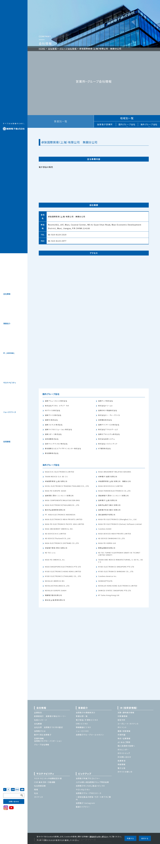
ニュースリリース (9, 412)
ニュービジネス (82, 731)
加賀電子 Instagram (85, 803)
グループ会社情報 (68, 48)
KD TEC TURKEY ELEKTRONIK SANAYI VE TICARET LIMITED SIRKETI (119, 554)
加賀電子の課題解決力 (85, 712)
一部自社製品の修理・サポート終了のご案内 (93, 798)
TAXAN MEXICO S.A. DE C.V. (56, 477)
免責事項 (121, 760)
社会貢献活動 (40, 786)
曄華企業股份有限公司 (106, 548)
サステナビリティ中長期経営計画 (48, 778)
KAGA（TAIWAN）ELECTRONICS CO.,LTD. (114, 491)
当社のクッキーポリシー (99, 836)
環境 (36, 789)
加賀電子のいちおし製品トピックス (90, 786)
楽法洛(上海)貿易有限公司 (55, 600)
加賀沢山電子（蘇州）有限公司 (109, 505)
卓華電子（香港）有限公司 (107, 477)
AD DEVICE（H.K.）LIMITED (55, 534)
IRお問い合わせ (124, 757)
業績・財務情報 (124, 731)
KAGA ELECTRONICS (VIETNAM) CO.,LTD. (62, 543)
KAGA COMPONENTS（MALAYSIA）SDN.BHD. (62, 500)
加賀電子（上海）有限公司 (107, 500)
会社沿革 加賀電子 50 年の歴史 (48, 727)
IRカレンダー (123, 749)
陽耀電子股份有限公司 (53, 595)
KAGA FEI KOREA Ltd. (107, 543)
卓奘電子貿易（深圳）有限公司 (56, 548)
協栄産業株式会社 (52, 439)
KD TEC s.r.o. (50, 553)
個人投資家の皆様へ (126, 746)
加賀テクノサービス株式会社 (108, 425)
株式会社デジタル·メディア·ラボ (57, 406)
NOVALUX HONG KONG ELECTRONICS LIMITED (117, 586)
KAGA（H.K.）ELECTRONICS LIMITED (59, 472)
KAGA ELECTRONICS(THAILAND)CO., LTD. (62, 505)
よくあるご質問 (124, 742)
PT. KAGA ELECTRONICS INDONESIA (60, 515)
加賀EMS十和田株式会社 (107, 410)
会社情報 (6, 294)
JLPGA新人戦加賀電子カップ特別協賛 (92, 782)
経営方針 (121, 720)
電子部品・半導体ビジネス (87, 720)
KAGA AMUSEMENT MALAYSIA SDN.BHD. (115, 472)
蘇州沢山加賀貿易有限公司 (55, 510)
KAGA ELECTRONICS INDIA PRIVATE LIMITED (63, 519)
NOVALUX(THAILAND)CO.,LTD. (57, 586)
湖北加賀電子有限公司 (106, 515)
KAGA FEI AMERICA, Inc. (55, 560)
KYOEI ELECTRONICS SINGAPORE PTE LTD (116, 567)
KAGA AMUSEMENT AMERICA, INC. (59, 529)
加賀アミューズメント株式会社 (56, 401)
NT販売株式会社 (104, 448)
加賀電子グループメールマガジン (90, 734)
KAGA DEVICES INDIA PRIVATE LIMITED (114, 534)
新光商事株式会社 (52, 453)
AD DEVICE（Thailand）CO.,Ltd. (58, 538)
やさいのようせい (83, 789)
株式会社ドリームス (105, 406)
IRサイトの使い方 (125, 771)
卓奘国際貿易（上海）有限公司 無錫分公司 (114, 481)
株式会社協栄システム (106, 439)
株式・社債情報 (124, 738)
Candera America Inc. (107, 576)
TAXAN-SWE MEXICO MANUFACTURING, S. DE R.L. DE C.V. (120, 561)
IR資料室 (122, 734)
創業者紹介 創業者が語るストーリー (50, 716)
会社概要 (38, 723)
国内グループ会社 (127, 124)
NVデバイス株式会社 (52, 410)
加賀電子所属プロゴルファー (88, 778)
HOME (42, 48)
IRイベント (122, 727)
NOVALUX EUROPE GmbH (55, 591)
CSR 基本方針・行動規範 (44, 782)
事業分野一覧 (82, 716)
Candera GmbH (104, 529)
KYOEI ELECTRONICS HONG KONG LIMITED (63, 571)
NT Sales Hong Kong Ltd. (109, 595)
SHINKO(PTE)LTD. (105, 581)
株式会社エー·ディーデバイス (109, 415)
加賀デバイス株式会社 (53, 415)
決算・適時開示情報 (126, 712)
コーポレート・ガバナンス (128, 723)
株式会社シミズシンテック (107, 444)
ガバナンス (38, 797)
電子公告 (121, 768)
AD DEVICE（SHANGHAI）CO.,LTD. (111, 538)
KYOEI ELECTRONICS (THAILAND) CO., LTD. (63, 576)
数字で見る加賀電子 (43, 734)
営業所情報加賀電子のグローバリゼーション (48, 739)
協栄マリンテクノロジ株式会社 (56, 444)
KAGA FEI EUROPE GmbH (55, 491)
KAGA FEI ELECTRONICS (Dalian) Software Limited (120, 524)
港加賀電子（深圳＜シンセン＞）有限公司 (113, 496)
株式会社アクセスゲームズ (108, 429)
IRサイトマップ (124, 753)
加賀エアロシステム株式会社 (109, 434)
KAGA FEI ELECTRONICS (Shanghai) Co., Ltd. (117, 519)
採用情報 (6, 441)
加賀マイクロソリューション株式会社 (58, 429)
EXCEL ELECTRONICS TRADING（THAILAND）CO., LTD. (67, 486)
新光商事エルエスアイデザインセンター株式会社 (63, 448)
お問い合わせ (14, 801)
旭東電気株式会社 (105, 420)
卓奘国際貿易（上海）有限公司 (56, 481)
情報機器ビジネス (83, 727)
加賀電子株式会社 (14, 126)
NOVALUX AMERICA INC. (55, 581)
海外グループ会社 (149, 124)
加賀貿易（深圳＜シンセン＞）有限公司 (59, 496)
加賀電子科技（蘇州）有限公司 (109, 510)
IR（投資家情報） (129, 707)
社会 (36, 793)
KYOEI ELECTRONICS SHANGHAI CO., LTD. (116, 571)
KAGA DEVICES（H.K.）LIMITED (110, 486)
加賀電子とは (40, 731)
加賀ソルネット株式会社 (54, 425)
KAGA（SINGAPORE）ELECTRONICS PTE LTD (63, 567)
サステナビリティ (9, 382)
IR (8, 353)
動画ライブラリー (83, 807)
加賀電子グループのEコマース (89, 793)
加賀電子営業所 (104, 124)
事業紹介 (6, 323)
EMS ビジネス (82, 723)
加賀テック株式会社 (105, 401)
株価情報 (121, 764)
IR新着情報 (123, 716)
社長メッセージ (40, 720)
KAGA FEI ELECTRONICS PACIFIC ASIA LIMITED (64, 524)
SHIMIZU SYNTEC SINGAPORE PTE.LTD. (114, 591)
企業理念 (38, 712)
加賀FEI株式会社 (51, 420)
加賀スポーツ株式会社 (53, 434)
